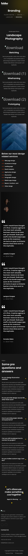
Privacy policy (19, 553)
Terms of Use (9, 553)
